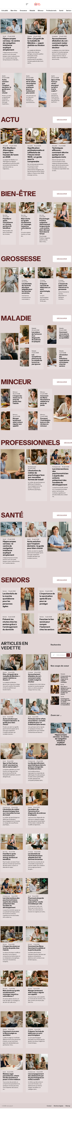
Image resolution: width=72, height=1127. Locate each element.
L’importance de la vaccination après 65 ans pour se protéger (47, 598)
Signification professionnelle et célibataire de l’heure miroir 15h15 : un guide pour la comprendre (35, 155)
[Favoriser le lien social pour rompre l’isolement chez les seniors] (64, 623)
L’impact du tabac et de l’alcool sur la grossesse (63, 286)
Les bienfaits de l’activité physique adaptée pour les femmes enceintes (27, 288)
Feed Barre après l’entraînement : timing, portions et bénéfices (8, 223)
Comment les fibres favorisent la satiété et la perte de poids (45, 400)
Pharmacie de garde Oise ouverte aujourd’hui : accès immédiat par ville (36, 901)
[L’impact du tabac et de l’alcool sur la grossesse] (63, 272)
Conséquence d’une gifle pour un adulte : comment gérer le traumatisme (65, 701)
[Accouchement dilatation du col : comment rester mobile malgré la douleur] (60, 26)
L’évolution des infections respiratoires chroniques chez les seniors (64, 360)
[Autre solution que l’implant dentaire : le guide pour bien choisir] (18, 90)
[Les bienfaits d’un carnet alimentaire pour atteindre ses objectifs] (62, 408)
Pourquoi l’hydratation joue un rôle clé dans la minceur (45, 422)
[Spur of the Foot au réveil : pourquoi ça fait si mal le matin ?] (67, 90)
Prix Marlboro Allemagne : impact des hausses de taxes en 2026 (10, 152)
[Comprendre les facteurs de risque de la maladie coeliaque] (55, 678)
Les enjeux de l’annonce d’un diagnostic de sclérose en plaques (37, 336)
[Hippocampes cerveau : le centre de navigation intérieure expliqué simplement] (11, 26)
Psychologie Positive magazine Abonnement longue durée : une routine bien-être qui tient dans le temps (44, 226)
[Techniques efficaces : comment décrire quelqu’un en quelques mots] (60, 136)
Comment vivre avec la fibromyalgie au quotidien (64, 335)
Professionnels (30, 443)
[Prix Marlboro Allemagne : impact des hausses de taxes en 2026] (11, 136)
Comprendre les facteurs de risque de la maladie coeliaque (66, 679)
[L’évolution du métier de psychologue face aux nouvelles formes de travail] (36, 457)
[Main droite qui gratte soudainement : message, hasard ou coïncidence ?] (26, 207)
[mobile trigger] (27, 4)
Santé (4, 36)
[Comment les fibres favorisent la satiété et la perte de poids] (33, 398)
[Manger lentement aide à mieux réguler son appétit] (5, 420)
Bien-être (18, 194)
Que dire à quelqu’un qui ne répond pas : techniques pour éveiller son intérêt (66, 690)
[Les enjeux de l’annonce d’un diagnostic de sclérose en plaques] (24, 334)
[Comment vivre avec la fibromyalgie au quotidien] (51, 334)
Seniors (15, 580)
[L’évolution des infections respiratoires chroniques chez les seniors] (51, 357)
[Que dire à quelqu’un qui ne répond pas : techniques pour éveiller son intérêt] (55, 689)
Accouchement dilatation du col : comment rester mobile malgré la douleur (60, 43)
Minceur (16, 382)
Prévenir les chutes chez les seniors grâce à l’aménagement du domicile (10, 624)
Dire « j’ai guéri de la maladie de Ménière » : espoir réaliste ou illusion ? (36, 43)
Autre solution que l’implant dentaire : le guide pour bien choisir (6, 86)
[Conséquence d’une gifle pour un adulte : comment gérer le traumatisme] (55, 700)
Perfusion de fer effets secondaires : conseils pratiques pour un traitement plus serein (31, 86)
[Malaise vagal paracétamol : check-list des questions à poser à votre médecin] (12, 1062)
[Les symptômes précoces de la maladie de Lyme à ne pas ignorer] (24, 357)
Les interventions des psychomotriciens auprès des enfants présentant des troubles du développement (60, 477)
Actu (10, 120)
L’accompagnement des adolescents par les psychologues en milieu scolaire (36, 1076)
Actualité (5, 145)
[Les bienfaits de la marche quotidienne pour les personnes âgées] (27, 599)
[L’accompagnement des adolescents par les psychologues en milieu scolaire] (37, 1062)
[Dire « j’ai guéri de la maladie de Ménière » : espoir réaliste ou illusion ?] (36, 26)
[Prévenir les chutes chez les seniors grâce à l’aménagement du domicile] (27, 623)
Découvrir (62, 119)
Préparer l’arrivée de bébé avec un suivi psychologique (45, 288)
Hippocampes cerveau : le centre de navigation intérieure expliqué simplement (11, 44)
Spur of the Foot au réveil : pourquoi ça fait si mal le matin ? (55, 85)
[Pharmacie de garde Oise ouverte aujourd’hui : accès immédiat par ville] (37, 886)
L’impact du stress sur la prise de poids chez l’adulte (17, 399)
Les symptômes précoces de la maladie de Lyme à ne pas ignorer (37, 359)
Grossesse (55, 36)
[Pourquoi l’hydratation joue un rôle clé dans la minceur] (33, 420)
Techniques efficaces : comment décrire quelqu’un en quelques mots (60, 152)
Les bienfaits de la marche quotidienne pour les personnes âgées (10, 599)
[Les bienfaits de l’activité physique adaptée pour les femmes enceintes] (27, 272)
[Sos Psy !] (37, 4)
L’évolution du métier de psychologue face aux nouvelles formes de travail (36, 475)
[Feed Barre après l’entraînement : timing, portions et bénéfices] (8, 207)
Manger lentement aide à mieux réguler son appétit (18, 422)
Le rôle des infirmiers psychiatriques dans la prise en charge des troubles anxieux (37, 766)
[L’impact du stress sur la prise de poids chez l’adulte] (5, 398)
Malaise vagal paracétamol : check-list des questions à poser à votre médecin (11, 1076)
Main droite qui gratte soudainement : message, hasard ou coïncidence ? (26, 224)
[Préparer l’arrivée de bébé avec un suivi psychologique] (45, 272)
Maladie (29, 36)
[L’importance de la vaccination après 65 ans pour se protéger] (64, 599)
